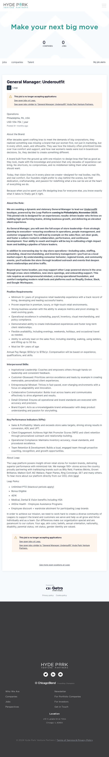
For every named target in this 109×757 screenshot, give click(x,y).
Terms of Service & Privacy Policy (75, 740)
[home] (15, 5)
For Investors (61, 701)
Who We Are (12, 691)
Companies (11, 696)
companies (17, 62)
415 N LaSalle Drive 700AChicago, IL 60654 (54, 721)
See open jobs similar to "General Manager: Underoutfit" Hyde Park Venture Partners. (54, 104)
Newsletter (60, 691)
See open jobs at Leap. (25, 100)
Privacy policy (48, 595)
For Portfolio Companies (67, 696)
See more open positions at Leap (54, 565)
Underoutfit (90, 209)
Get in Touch (61, 707)
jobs (4, 62)
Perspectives (12, 707)
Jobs (7, 701)
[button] (104, 5)
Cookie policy (61, 595)
